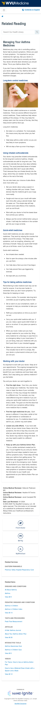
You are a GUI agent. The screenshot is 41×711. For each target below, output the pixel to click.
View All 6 (8, 653)
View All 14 (8, 613)
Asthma (7, 593)
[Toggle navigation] (4, 10)
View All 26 (8, 637)
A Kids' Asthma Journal (13, 630)
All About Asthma (11, 590)
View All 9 (8, 597)
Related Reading (14, 23)
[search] (18, 32)
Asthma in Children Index (13, 609)
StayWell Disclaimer (20, 703)
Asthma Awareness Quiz (13, 646)
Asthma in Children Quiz (13, 650)
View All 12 (8, 674)
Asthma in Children (11, 606)
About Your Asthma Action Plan (15, 634)
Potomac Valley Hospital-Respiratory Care (19, 570)
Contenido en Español (32, 9)
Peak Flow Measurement (13, 621)
